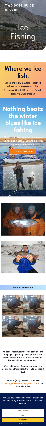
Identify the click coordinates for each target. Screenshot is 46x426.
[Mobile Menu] (40, 8)
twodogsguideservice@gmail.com (20, 383)
